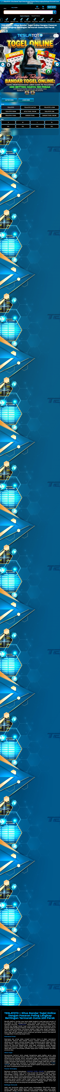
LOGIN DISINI (26, 100)
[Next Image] (57, 64)
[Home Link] (14, 8)
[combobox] (28, 12)
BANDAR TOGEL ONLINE (35, 1071)
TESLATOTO (22, 1024)
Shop (5, 8)
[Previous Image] (3, 64)
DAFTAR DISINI (9, 100)
